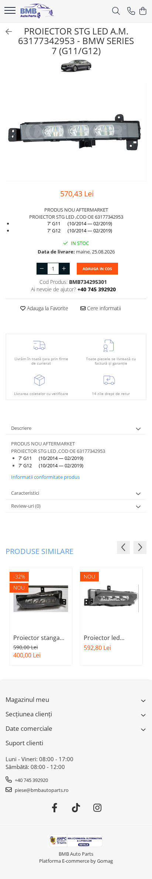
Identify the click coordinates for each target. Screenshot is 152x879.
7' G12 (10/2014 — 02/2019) (79, 230)
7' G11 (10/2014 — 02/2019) (79, 223)
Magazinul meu (27, 699)
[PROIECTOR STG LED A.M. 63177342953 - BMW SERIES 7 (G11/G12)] (76, 131)
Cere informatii (103, 308)
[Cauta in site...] (116, 11)
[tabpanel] (76, 131)
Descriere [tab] (21, 428)
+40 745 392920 (31, 780)
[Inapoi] (5, 32)
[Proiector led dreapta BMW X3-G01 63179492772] (111, 598)
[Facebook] (54, 808)
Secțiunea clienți (29, 714)
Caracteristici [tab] (25, 493)
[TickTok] (76, 808)
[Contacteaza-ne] (131, 11)
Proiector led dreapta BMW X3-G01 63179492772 (108, 638)
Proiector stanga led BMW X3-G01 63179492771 (36, 638)
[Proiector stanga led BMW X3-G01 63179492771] (40, 598)
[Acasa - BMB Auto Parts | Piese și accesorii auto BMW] (37, 11)
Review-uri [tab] (26, 505)
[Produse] (10, 11)
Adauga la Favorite (46, 308)
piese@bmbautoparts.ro (41, 790)
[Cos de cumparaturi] (142, 11)
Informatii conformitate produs (45, 477)
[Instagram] (97, 808)
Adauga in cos (97, 268)
